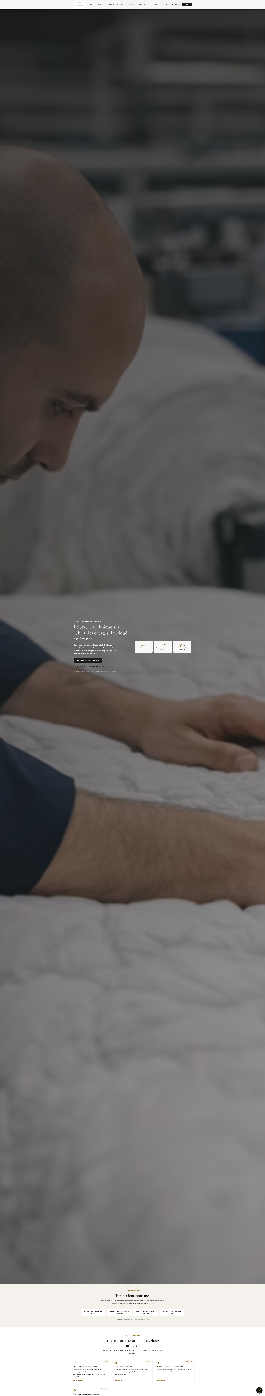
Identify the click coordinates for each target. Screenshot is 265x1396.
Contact (187, 4)
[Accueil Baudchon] (79, 5)
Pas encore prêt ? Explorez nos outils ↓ (90, 666)
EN (176, 4)
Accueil (92, 4)
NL (179, 4)
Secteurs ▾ (121, 4)
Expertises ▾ (101, 4)
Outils (150, 4)
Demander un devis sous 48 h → (88, 660)
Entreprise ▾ (165, 4)
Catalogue (131, 4)
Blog (157, 4)
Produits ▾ (111, 4)
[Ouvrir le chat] (259, 1390)
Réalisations (141, 4)
